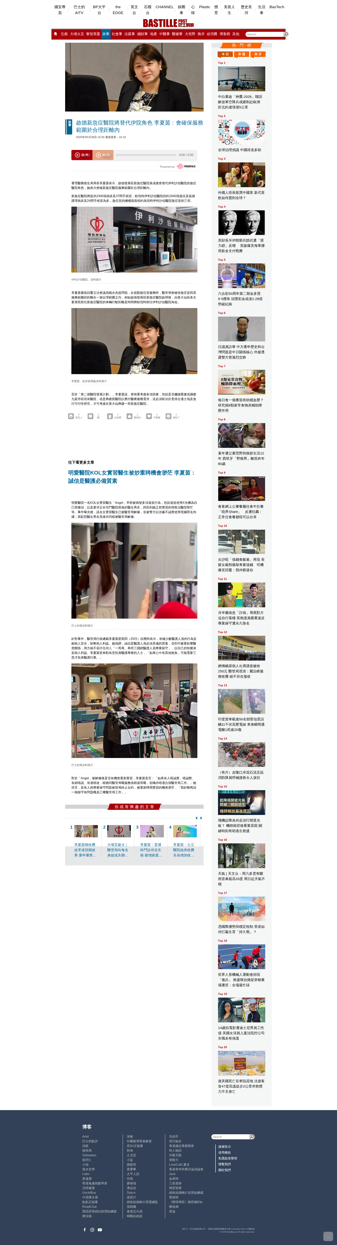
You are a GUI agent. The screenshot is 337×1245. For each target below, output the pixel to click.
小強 (85, 1164)
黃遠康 (87, 1178)
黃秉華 (131, 1169)
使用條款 (224, 1152)
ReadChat (89, 1206)
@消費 (212, 34)
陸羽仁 (87, 1160)
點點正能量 (90, 1202)
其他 (235, 34)
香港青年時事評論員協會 (186, 1169)
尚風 (130, 1178)
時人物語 (175, 1150)
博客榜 (225, 34)
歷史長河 (246, 10)
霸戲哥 (131, 1164)
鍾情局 (87, 1150)
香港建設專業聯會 (181, 1146)
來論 (172, 1211)
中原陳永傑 (90, 1197)
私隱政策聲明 (227, 1158)
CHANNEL (165, 7)
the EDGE (118, 10)
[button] (195, 818)
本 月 (258, 54)
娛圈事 (181, 10)
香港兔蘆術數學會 (94, 1183)
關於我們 (224, 1170)
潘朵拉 (131, 1188)
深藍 (85, 1146)
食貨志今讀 (134, 1211)
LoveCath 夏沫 (179, 1164)
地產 (153, 34)
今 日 (225, 54)
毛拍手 (173, 1136)
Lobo (85, 1174)
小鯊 (130, 1160)
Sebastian (89, 1155)
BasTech (277, 7)
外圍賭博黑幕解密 (139, 1141)
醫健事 (177, 34)
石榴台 (147, 10)
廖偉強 (131, 1183)
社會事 (117, 34)
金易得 (173, 1178)
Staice (131, 1192)
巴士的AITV (79, 10)
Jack (172, 1174)
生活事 (261, 10)
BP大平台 (99, 10)
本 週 (241, 54)
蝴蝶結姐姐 (134, 1216)
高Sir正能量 (135, 1146)
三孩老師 (175, 1183)
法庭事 (129, 34)
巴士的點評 (90, 1141)
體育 (216, 10)
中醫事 (164, 34)
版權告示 (224, 1146)
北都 (64, 34)
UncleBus (89, 1192)
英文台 (134, 10)
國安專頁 (60, 10)
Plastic (204, 7)
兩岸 (201, 34)
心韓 (193, 10)
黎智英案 (93, 34)
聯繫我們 (224, 1164)
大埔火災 (77, 34)
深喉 (130, 1136)
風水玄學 (88, 1169)
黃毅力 (173, 1160)
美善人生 (229, 10)
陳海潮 (173, 1206)
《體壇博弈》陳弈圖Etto (186, 1202)
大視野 (190, 34)
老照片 (131, 1197)
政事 (105, 34)
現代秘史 (175, 1141)
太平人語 (133, 1174)
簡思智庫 (175, 1188)
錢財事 (142, 34)
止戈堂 (131, 1155)
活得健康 (88, 1188)
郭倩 (130, 1150)
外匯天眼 (175, 1155)
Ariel (85, 1136)
